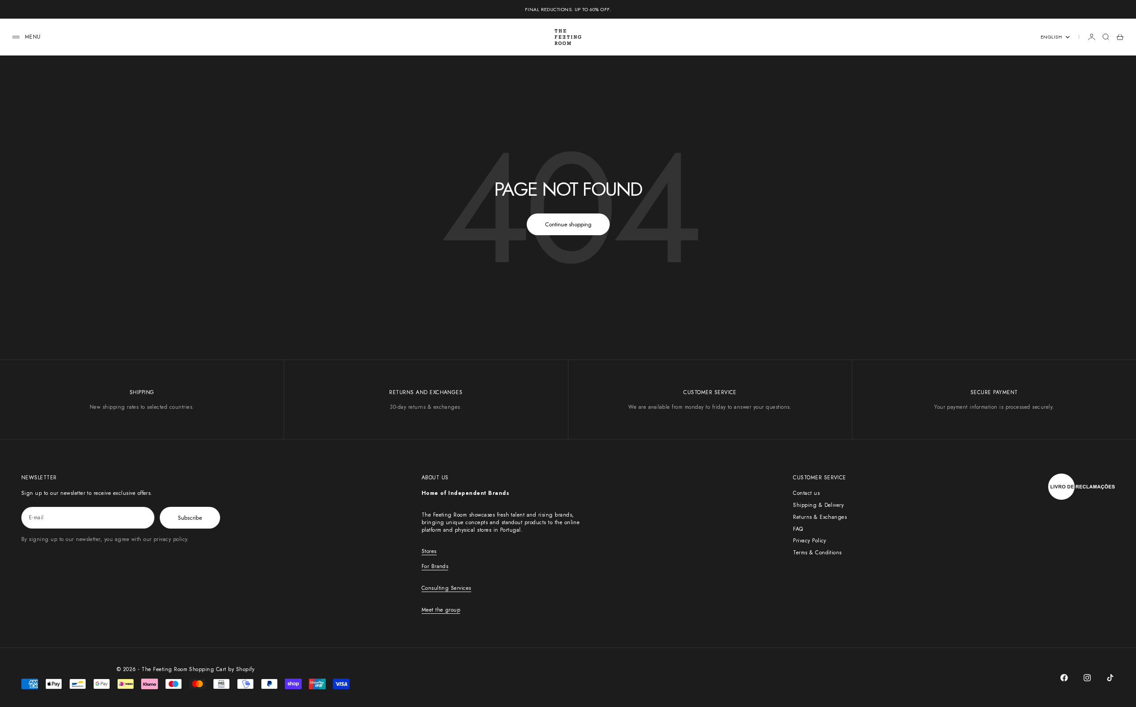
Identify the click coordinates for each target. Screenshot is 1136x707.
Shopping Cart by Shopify (221, 669)
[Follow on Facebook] (1064, 677)
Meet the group (441, 610)
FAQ (798, 529)
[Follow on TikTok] (1110, 677)
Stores (429, 551)
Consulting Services (446, 588)
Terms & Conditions (817, 553)
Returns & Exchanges (820, 517)
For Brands (435, 566)
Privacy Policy (809, 541)
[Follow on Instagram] (1087, 677)
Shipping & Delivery (818, 505)
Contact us (806, 493)
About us (435, 478)
